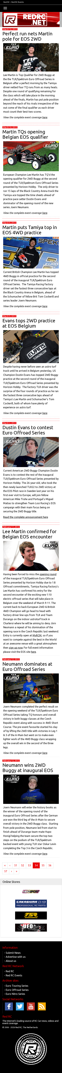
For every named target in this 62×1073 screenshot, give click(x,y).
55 (43, 865)
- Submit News (12, 952)
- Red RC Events (13, 975)
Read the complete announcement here (25, 517)
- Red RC (9, 971)
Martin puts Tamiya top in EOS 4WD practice (29, 230)
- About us (10, 960)
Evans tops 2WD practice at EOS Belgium (28, 323)
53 (29, 865)
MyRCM (37, 635)
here (44, 117)
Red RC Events (17, 2)
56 (49, 865)
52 (22, 865)
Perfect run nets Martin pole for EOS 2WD (27, 36)
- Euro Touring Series (16, 985)
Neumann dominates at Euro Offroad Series (27, 666)
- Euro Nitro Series (14, 993)
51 (15, 865)
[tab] (31, 882)
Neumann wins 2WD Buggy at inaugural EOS (27, 767)
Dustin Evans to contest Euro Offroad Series (27, 430)
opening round (48, 574)
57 (5, 871)
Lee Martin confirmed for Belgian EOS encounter (29, 534)
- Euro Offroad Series (16, 989)
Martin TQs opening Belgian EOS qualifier (25, 134)
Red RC (6, 2)
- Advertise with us (15, 956)
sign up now (16, 647)
